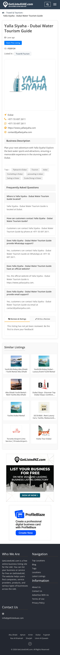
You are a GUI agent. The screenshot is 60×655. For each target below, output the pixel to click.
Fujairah (46, 634)
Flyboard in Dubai (20, 169)
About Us (36, 587)
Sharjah (29, 638)
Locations (36, 572)
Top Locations (38, 560)
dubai (45, 169)
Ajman (22, 634)
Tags (34, 568)
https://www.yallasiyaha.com (22, 127)
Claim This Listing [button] (13, 43)
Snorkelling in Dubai (15, 174)
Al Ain (30, 634)
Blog (34, 564)
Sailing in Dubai (13, 178)
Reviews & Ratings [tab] (18, 319)
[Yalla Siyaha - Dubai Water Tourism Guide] (30, 84)
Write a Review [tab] (43, 319)
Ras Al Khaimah (16, 638)
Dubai (10, 114)
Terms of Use (38, 599)
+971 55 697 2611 (17, 119)
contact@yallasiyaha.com (20, 132)
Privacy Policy (38, 602)
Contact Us (37, 591)
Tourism (35, 169)
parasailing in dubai (35, 174)
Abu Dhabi (13, 634)
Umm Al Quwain (41, 638)
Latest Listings (38, 576)
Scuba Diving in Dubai (32, 178)
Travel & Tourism (14, 12)
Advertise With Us (40, 595)
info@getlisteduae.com (13, 618)
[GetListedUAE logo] (17, 4)
